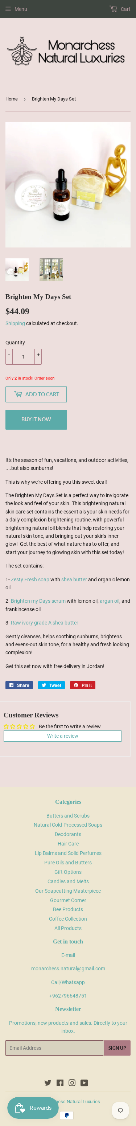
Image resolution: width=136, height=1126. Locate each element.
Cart (125, 9)
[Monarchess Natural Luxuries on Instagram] (72, 1084)
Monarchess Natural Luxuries (70, 1101)
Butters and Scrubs (68, 816)
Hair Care (68, 844)
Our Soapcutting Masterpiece (68, 891)
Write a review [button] (62, 736)
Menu (21, 9)
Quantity (15, 342)
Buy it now (36, 419)
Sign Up (117, 1048)
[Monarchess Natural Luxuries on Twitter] (47, 1084)
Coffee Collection (68, 919)
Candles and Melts (68, 881)
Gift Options (68, 872)
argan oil (109, 601)
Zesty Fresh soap (30, 579)
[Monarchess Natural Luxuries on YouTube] (84, 1084)
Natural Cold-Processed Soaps (68, 825)
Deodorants (68, 834)
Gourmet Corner (68, 900)
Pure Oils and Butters (68, 862)
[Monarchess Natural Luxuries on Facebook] (60, 1084)
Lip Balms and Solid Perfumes (68, 853)
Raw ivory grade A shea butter (44, 623)
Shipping (15, 323)
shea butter (74, 579)
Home (11, 99)
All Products (68, 928)
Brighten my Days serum (38, 601)
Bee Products (68, 909)
